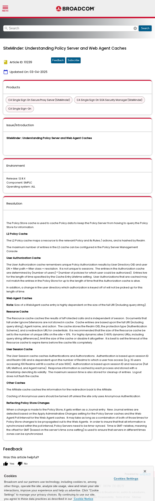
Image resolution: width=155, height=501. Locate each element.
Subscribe (73, 60)
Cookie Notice (83, 498)
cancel (135, 28)
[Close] (145, 471)
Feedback (58, 60)
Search (145, 28)
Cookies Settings (126, 478)
